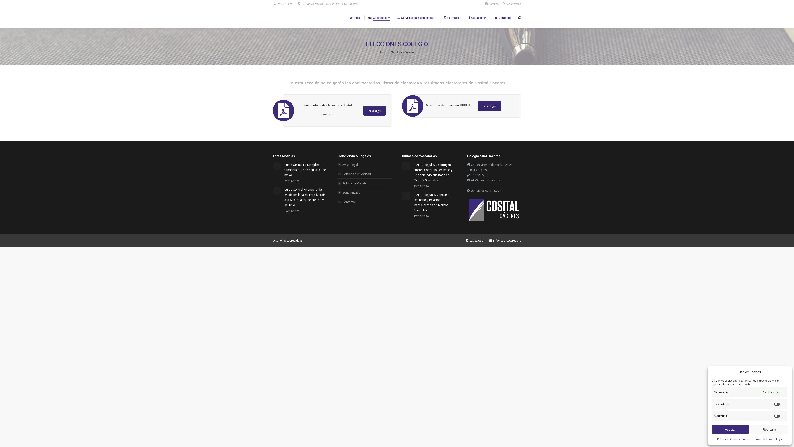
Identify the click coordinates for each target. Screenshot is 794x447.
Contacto (348, 202)
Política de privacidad (754, 439)
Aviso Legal (775, 439)
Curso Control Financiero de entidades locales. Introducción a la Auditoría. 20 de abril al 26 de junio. (305, 197)
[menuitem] (355, 17)
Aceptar (730, 429)
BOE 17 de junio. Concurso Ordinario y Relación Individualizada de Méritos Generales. (432, 202)
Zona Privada (513, 3)
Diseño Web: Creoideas (288, 240)
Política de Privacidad (356, 174)
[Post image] (277, 166)
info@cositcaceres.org (485, 180)
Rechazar (769, 429)
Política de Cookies (728, 439)
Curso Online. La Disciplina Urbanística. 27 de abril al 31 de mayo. (305, 170)
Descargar (374, 111)
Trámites (493, 3)
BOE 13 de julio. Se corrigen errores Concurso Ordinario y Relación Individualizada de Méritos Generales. (433, 172)
